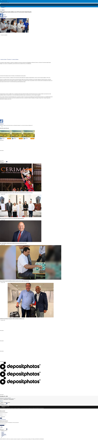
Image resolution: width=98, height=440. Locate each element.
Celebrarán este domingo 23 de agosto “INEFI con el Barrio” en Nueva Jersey (12, 318)
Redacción (5, 16)
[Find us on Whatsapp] (2, 0)
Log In (1, 426)
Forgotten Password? (3, 419)
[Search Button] (6, 161)
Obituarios (3, 435)
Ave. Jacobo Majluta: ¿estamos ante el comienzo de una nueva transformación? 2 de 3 (13, 243)
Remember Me (3, 416)
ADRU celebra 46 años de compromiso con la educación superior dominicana (12, 218)
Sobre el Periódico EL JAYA (5, 2)
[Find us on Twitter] (1, 0)
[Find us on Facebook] (0, 0)
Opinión (3, 432)
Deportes (3, 433)
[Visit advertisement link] (6, 139)
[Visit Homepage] (3, 4)
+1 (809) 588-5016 (5, 399)
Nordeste (2, 17)
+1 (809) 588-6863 (11, 399)
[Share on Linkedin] (0, 60)
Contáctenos (3, 406)
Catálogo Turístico (4, 434)
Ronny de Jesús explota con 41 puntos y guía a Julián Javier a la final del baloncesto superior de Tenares (16, 192)
